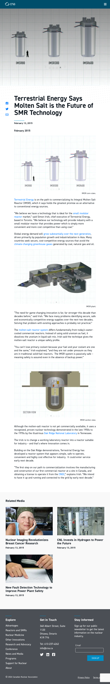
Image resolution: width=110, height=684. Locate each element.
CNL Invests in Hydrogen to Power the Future (80, 541)
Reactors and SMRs (16, 630)
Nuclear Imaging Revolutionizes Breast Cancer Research (27, 541)
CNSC (62, 474)
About (9, 667)
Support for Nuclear (16, 663)
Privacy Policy (84, 677)
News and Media (14, 653)
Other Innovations (15, 639)
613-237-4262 (51, 644)
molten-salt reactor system (33, 330)
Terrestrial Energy (24, 199)
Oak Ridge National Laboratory (60, 433)
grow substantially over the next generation (67, 234)
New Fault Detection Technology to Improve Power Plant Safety (29, 589)
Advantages (12, 625)
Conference (12, 649)
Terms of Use (98, 677)
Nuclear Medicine (15, 635)
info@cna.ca (46, 648)
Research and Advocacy (18, 644)
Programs (11, 658)
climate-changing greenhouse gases (33, 244)
